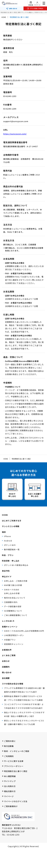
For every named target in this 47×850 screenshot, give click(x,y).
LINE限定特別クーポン (14, 635)
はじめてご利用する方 (11, 520)
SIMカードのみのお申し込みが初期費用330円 (24, 631)
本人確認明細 (10, 776)
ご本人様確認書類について (15, 615)
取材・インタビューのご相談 (16, 751)
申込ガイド (7, 576)
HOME (3, 17)
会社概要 (6, 678)
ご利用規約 (9, 756)
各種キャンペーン (9, 626)
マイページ (37, 5)
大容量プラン (10, 639)
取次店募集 (9, 746)
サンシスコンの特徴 (10, 526)
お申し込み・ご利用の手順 (15, 581)
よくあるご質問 (9, 655)
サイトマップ (10, 781)
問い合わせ (7, 672)
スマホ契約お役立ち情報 (12, 683)
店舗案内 (6, 666)
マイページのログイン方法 (15, 801)
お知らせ (6, 661)
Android (8, 540)
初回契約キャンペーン (13, 644)
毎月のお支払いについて (14, 597)
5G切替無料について (13, 611)
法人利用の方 (10, 786)
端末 (4, 532)
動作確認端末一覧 (11, 549)
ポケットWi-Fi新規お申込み (16, 565)
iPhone (7, 536)
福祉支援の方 (10, 791)
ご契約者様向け (11, 806)
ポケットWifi (10, 545)
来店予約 (6, 571)
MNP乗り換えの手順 (13, 585)
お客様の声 (7, 649)
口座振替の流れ (11, 602)
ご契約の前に (10, 741)
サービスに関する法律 (13, 761)
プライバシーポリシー (13, 766)
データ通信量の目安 (12, 606)
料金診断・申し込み (10, 560)
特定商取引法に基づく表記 (15, 771)
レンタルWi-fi (8, 621)
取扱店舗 (30, 5)
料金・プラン (8, 555)
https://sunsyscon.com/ (15, 134)
